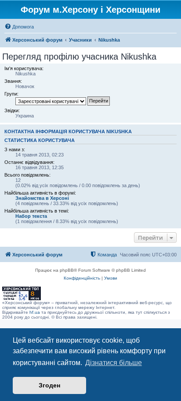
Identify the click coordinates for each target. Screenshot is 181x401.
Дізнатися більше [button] (113, 362)
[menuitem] (19, 26)
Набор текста (31, 216)
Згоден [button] (49, 385)
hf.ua (34, 312)
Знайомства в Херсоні (42, 198)
